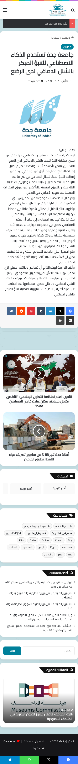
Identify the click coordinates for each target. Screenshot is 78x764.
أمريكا (53, 547)
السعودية (27, 547)
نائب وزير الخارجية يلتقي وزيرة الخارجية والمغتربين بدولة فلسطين (40, 595)
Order (33, 540)
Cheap (58, 540)
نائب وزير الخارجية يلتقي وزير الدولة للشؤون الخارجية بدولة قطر (39, 606)
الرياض (41, 547)
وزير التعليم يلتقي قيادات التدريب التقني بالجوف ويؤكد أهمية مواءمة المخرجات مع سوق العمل (41, 617)
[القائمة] (5, 11)
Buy (70, 540)
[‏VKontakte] (11, 311)
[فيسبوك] (70, 311)
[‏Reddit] (21, 311)
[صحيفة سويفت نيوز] (58, 10)
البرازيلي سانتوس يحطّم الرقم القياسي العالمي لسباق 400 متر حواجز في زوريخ (38, 584)
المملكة (13, 547)
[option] (39, 700)
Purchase (67, 547)
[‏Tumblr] (41, 311)
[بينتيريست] (31, 311)
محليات (55, 37)
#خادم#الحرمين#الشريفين (37, 526)
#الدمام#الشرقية (64, 526)
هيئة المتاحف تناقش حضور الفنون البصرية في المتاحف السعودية (41, 716)
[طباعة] (60, 320)
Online (45, 540)
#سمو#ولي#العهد (36, 533)
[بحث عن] (73, 11)
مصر (60, 554)
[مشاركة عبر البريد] (70, 320)
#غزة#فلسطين (13, 533)
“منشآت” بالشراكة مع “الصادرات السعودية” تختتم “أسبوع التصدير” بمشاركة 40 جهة (39, 628)
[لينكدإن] (50, 311)
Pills (21, 540)
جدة (70, 554)
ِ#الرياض (48, 554)
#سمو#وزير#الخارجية (62, 533)
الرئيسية (66, 37)
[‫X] (60, 311)
